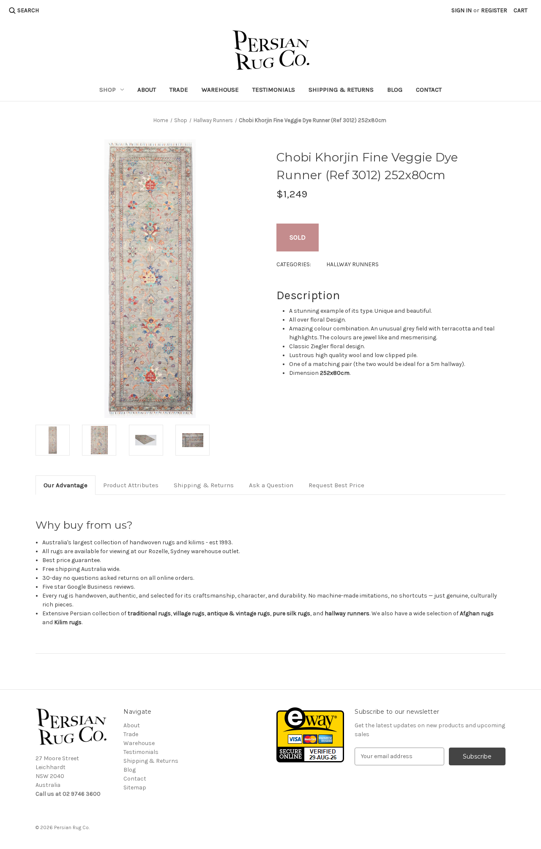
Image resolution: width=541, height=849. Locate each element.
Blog (394, 89)
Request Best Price (336, 485)
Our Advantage (65, 485)
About (146, 89)
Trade (178, 89)
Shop (107, 89)
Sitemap (134, 787)
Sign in (461, 10)
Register (494, 10)
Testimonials (273, 89)
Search (28, 10)
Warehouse (220, 89)
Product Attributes (130, 485)
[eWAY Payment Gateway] (310, 734)
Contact (429, 89)
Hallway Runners (352, 264)
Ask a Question (271, 485)
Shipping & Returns (341, 89)
